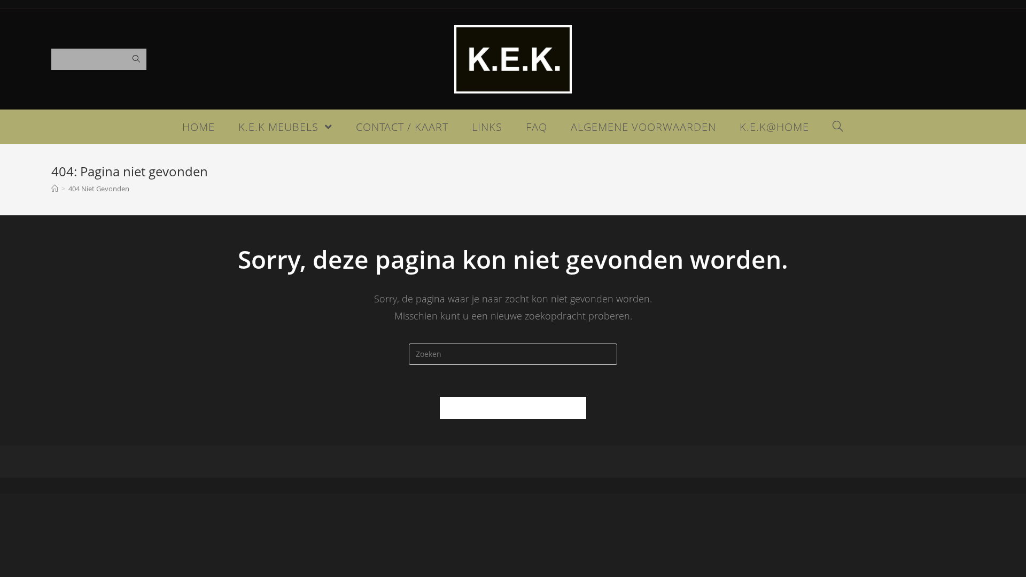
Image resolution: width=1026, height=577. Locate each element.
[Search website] (838, 127)
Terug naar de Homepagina (513, 407)
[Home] (54, 188)
